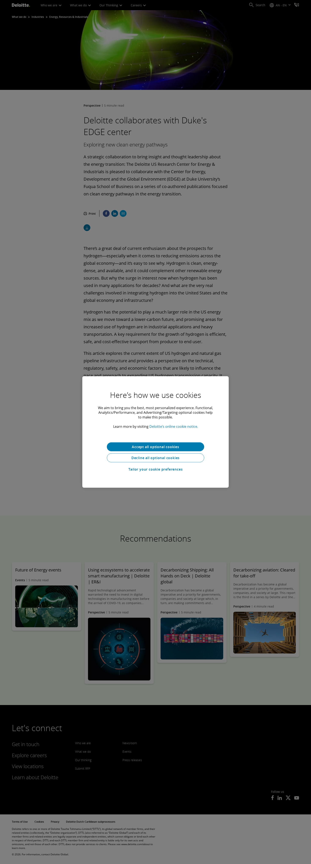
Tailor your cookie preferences (155, 469)
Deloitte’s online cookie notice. (173, 426)
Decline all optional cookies (155, 458)
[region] (155, 432)
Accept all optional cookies (155, 447)
